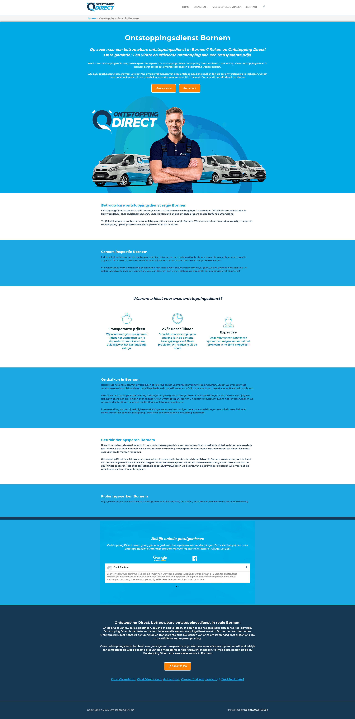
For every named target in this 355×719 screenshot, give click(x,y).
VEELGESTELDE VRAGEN (227, 7)
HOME (185, 7)
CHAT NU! (191, 88)
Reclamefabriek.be (256, 710)
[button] (176, 586)
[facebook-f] (264, 6)
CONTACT (251, 7)
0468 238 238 (165, 88)
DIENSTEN (200, 7)
